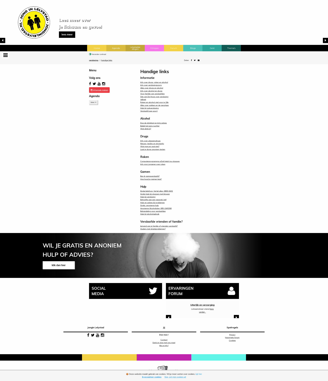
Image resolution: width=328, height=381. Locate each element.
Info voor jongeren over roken (152, 164)
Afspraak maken (100, 90)
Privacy (232, 335)
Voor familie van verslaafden (152, 94)
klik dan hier (59, 265)
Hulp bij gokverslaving (149, 108)
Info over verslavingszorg (151, 85)
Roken (202, 304)
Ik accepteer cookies (151, 377)
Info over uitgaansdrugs (150, 141)
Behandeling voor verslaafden (153, 211)
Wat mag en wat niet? (149, 146)
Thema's (231, 48)
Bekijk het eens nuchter (150, 126)
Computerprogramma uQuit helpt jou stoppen (160, 161)
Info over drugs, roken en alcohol (154, 82)
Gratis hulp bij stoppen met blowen (155, 194)
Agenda (116, 48)
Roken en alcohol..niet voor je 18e (154, 102)
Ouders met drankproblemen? (153, 229)
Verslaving (93, 60)
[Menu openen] (5, 55)
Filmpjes (154, 48)
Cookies (232, 340)
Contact (164, 340)
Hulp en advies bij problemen (152, 202)
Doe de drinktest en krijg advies (153, 123)
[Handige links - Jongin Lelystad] (25, 19)
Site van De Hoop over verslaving (154, 97)
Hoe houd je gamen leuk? (151, 179)
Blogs (193, 48)
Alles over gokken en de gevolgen (154, 105)
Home (97, 48)
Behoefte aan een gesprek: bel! (153, 200)
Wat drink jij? (145, 129)
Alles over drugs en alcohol (151, 88)
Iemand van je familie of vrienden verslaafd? (159, 226)
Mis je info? (163, 345)
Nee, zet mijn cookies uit (175, 377)
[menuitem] (96, 48)
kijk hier (199, 374)
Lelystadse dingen (135, 48)
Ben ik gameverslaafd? (150, 176)
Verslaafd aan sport (148, 111)
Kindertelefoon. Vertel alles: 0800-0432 (156, 191)
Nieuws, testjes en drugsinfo (152, 143)
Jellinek (143, 99)
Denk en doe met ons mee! (164, 343)
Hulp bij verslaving (147, 197)
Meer (93, 102)
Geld (212, 48)
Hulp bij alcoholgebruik (149, 214)
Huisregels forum (232, 337)
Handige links (106, 60)
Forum (173, 48)
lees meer (67, 34)
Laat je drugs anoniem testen (152, 149)
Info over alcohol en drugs (151, 91)
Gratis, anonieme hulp (149, 205)
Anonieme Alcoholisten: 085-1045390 (156, 208)
